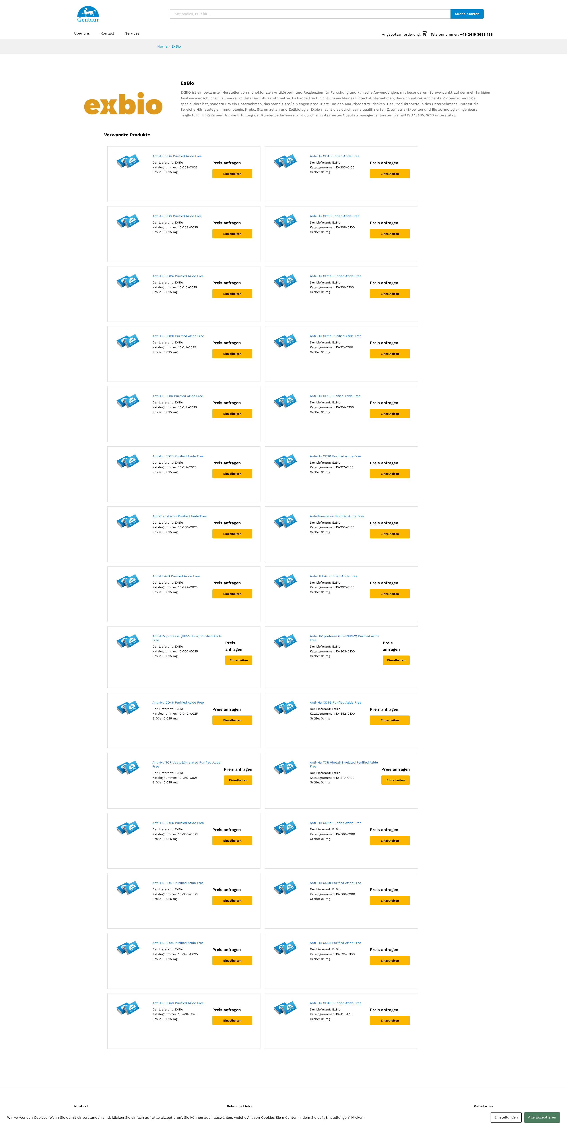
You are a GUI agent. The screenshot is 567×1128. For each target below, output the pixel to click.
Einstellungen (506, 1117)
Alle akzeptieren (542, 1117)
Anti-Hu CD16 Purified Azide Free (177, 396)
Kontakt (107, 33)
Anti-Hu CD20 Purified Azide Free (178, 456)
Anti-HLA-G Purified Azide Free (176, 576)
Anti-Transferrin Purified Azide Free (179, 516)
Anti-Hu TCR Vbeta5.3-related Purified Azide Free (186, 764)
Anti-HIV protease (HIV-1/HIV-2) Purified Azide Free (187, 638)
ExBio (179, 162)
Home (162, 46)
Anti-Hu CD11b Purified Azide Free (178, 336)
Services (132, 33)
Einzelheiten (232, 173)
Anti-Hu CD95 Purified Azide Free (178, 943)
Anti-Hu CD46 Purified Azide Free (178, 702)
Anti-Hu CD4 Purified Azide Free (177, 156)
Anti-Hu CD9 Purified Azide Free (177, 216)
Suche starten (467, 14)
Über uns (82, 33)
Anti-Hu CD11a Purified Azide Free (178, 276)
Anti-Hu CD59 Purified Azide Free (178, 883)
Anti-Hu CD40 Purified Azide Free (178, 1003)
